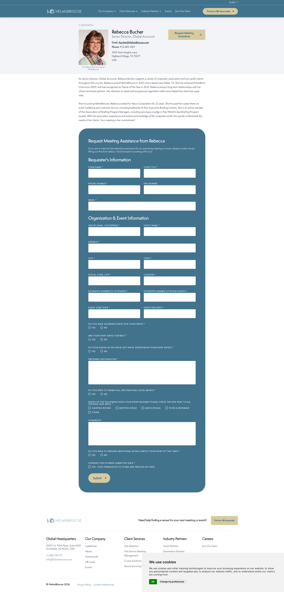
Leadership (91, 546)
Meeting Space (128, 408)
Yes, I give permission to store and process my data (123, 467)
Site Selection (131, 546)
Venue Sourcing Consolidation (140, 566)
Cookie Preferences (103, 585)
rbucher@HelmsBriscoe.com (134, 42)
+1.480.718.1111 (54, 555)
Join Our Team (182, 11)
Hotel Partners (170, 546)
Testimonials (91, 557)
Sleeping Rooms (101, 408)
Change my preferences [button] (172, 581)
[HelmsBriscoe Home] (64, 11)
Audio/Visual (153, 408)
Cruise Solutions (133, 561)
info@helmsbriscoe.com (59, 559)
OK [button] (153, 581)
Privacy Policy (84, 585)
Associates (87, 25)
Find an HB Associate (218, 11)
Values (88, 551)
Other (95, 412)
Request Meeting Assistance (184, 35)
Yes (94, 328)
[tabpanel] (142, 100)
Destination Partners (173, 551)
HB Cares (90, 562)
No (106, 328)
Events (168, 11)
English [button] (232, 2)
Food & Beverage (179, 408)
